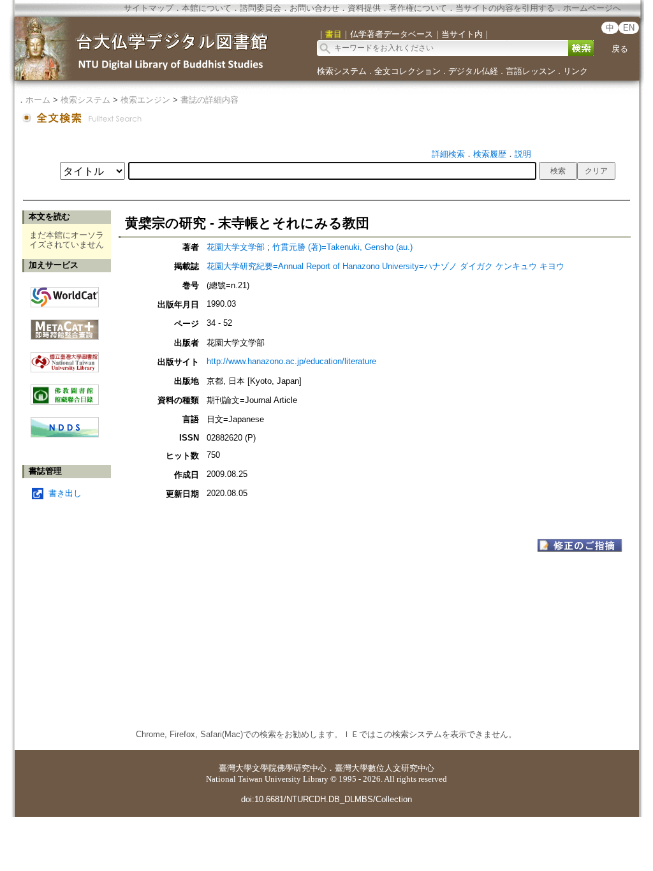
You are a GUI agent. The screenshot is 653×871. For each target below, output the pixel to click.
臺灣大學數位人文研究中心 (384, 768)
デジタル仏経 (473, 71)
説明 (523, 154)
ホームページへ (592, 8)
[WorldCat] (65, 294)
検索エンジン (145, 100)
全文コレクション (407, 71)
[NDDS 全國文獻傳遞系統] (65, 434)
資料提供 (364, 8)
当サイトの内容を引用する (505, 8)
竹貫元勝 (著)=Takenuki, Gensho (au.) (342, 247)
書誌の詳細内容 (209, 100)
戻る (620, 49)
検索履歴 (489, 154)
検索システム (342, 71)
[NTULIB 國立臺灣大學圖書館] (65, 357)
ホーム (38, 100)
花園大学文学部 (236, 247)
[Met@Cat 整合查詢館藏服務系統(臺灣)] (65, 325)
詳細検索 (448, 154)
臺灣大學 (235, 768)
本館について (206, 8)
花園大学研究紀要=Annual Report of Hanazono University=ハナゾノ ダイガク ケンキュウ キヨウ (385, 266)
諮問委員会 (260, 8)
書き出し (65, 493)
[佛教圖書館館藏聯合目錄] (65, 390)
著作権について (418, 8)
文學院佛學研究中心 (289, 768)
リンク (575, 71)
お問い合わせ (314, 8)
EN (629, 28)
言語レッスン (530, 71)
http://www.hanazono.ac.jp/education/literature (291, 361)
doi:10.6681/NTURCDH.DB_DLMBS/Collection (326, 799)
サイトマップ (148, 8)
